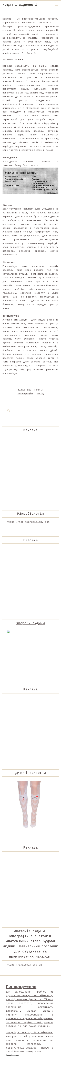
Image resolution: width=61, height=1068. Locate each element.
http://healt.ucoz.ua (21, 1048)
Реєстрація (25, 393)
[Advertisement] (30, 467)
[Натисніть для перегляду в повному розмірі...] (30, 193)
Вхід (40, 393)
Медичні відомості (20, 5)
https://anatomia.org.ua (24, 964)
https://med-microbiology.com (28, 522)
